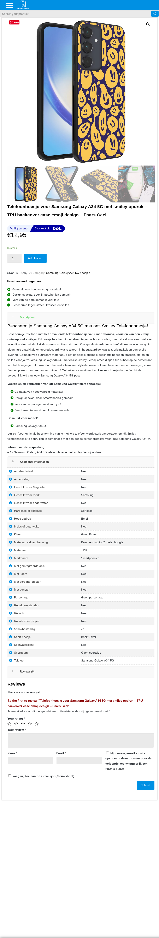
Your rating (16, 718)
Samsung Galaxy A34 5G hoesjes (68, 272)
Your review (16, 729)
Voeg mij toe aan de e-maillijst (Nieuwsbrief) (43, 776)
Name (12, 753)
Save (16, 22)
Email (61, 753)
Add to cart (35, 258)
